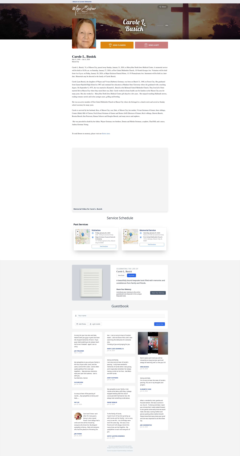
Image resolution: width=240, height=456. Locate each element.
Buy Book (131, 275)
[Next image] (166, 343)
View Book (121, 275)
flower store (106, 133)
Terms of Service (125, 447)
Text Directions (104, 246)
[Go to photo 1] (151, 353)
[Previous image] (140, 343)
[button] (82, 235)
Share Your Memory (158, 293)
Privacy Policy (114, 447)
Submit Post (159, 324)
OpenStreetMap (122, 450)
